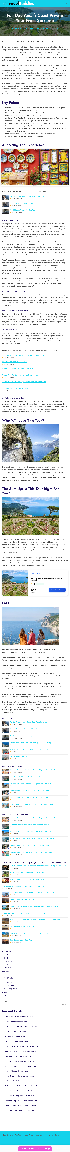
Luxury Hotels (9, 985)
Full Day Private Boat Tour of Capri (15, 388)
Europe (14, 29)
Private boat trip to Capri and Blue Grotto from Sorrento (23, 913)
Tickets (5, 993)
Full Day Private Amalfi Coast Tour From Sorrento (28, 196)
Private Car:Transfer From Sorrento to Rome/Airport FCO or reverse (35, 919)
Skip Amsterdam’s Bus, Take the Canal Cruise (21, 1046)
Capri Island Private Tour (19, 756)
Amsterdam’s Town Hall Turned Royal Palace (21, 1066)
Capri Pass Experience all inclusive (22, 926)
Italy (26, 29)
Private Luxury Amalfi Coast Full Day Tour (17, 368)
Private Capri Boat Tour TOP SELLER (23, 203)
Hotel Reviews (7, 982)
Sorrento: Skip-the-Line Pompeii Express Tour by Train (30, 784)
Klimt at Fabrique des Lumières (16, 1071)
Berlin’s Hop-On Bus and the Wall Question (21, 1017)
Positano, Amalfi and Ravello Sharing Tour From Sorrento (31, 797)
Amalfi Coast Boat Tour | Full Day (14, 362)
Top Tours (6, 972)
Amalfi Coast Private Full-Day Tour (23, 210)
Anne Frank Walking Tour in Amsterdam (19, 1096)
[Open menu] (66, 3)
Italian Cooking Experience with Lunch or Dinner (28, 872)
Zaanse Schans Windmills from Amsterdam (21, 1091)
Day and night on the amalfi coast (22, 899)
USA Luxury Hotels (11, 989)
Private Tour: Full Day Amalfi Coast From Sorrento (20, 375)
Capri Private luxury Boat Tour (21, 940)
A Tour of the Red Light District (16, 1041)
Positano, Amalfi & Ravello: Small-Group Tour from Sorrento (24, 886)
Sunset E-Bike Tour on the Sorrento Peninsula (27, 879)
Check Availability (56, 590)
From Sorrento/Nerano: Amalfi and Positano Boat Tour (30, 777)
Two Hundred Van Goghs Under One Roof (20, 1106)
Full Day (6, 955)
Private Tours (9, 964)
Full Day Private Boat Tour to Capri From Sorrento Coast (23, 355)
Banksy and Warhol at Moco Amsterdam (20, 1081)
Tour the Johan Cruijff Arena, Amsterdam (20, 1051)
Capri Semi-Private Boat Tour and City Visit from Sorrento (32, 893)
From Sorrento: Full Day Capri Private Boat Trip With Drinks (24, 382)
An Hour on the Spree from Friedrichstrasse (21, 1027)
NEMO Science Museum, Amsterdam (18, 1056)
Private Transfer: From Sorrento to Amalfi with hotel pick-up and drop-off (38, 866)
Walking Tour (8, 961)
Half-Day (7, 958)
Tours (56, 29)
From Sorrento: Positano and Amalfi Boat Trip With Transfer (32, 852)
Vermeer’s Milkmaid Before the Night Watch (21, 1110)
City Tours (8, 968)
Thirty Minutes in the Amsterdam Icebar (20, 1076)
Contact (5, 996)
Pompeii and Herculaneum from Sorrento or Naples (29, 933)
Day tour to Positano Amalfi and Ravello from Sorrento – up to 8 (34, 906)
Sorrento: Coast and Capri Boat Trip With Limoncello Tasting (32, 838)
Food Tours (6, 975)
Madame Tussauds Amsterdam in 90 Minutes (22, 1086)
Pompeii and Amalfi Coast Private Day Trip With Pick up (30, 743)
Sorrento (39, 29)
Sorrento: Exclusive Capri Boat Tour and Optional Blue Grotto (33, 770)
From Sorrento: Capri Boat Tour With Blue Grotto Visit (30, 791)
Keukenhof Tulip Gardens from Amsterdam (21, 1101)
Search (4, 1001)
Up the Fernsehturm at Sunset (16, 1022)
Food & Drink (8, 978)
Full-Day (21, 29)
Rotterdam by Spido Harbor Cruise (18, 1036)
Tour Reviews (48, 29)
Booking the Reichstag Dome (15, 1031)
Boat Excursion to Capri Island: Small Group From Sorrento (32, 804)
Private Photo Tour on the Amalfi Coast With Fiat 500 (30, 750)
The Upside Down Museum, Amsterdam (19, 1061)
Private (31, 29)
